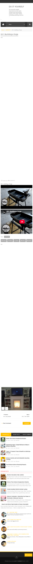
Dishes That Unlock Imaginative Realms (16, 438)
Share (10, 240)
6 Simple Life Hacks (11, 541)
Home (2, 30)
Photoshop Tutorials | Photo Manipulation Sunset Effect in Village (18, 535)
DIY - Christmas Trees (12, 512)
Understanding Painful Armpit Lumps (17, 489)
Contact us (29, 555)
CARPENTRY (8, 30)
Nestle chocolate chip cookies (15, 475)
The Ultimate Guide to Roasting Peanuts (16, 464)
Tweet (4, 240)
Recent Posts (16, 434)
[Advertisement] (16, 109)
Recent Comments (27, 434)
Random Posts (5, 434)
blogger (27, 423)
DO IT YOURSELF (16, 6)
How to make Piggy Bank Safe (14, 519)
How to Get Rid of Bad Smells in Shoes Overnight (15, 504)
